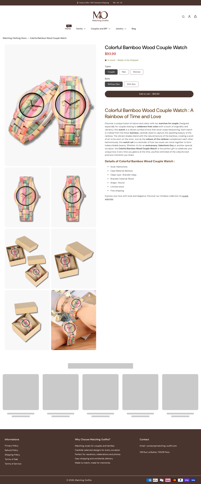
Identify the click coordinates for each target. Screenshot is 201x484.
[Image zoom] (50, 105)
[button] (149, 94)
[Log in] (189, 16)
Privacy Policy (11, 445)
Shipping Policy (12, 454)
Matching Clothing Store (15, 38)
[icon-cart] (195, 16)
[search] (183, 16)
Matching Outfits (83, 480)
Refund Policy (11, 450)
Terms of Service (13, 463)
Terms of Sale (11, 459)
